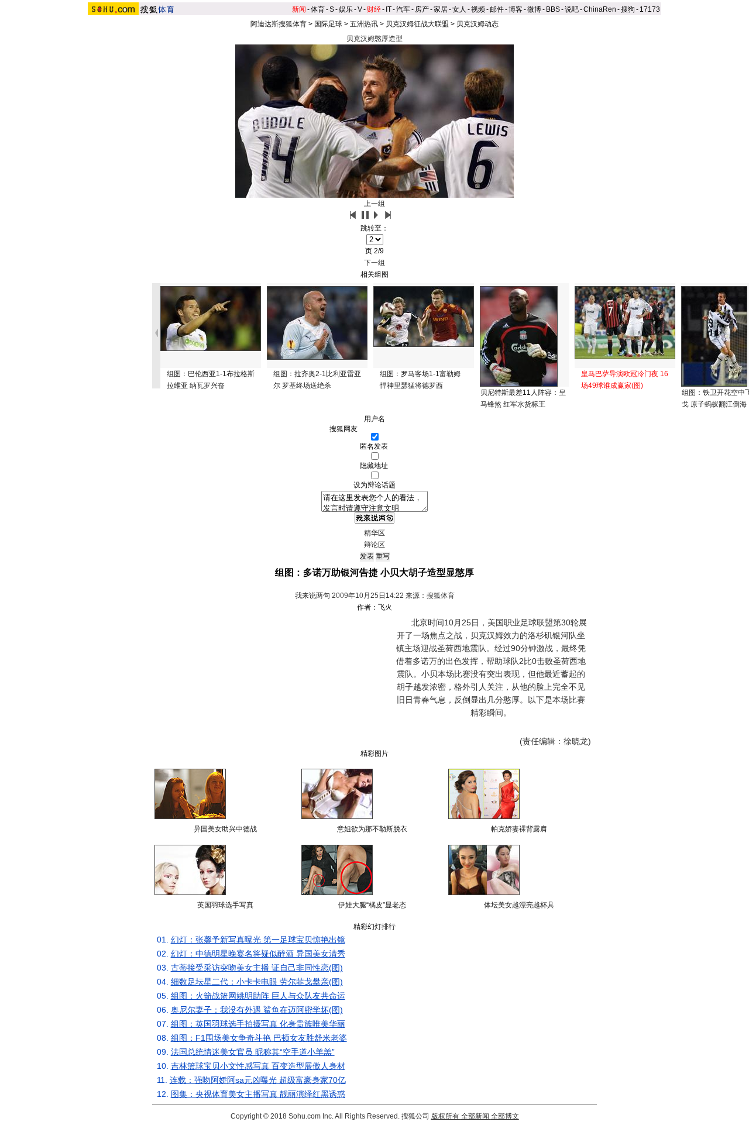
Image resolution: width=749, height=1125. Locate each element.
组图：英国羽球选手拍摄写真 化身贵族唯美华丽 (258, 1023)
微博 (534, 9)
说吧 (572, 9)
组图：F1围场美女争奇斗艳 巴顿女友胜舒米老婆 (259, 1038)
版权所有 (445, 1116)
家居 (441, 9)
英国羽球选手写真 (225, 905)
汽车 (403, 9)
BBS (553, 9)
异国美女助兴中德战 (225, 829)
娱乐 (346, 9)
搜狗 (628, 9)
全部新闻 (475, 1116)
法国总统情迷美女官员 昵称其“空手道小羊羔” (253, 1052)
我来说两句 (312, 595)
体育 (318, 9)
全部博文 (505, 1116)
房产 (422, 9)
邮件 (497, 9)
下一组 (374, 263)
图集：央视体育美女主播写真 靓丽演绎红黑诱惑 (258, 1094)
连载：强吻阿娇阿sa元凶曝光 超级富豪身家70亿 (258, 1080)
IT (388, 9)
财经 (374, 9)
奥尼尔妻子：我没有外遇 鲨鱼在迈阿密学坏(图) (257, 1009)
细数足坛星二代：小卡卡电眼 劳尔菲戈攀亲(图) (257, 981)
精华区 (374, 533)
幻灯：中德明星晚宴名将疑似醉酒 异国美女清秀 (258, 953)
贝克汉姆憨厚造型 (374, 39)
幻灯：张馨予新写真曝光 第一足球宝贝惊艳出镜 (258, 939)
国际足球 (328, 24)
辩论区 (374, 545)
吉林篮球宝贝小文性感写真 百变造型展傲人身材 (258, 1066)
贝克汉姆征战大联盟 (417, 24)
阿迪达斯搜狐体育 (278, 24)
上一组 (374, 203)
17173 (650, 9)
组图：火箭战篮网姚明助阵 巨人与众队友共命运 (258, 995)
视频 (478, 9)
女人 (459, 9)
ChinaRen (599, 9)
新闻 (299, 9)
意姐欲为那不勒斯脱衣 (372, 829)
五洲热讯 (364, 24)
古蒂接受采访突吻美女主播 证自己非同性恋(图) (257, 967)
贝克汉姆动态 (477, 24)
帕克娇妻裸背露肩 (519, 829)
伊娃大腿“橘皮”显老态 (372, 905)
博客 (516, 9)
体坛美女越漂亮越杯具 (519, 905)
